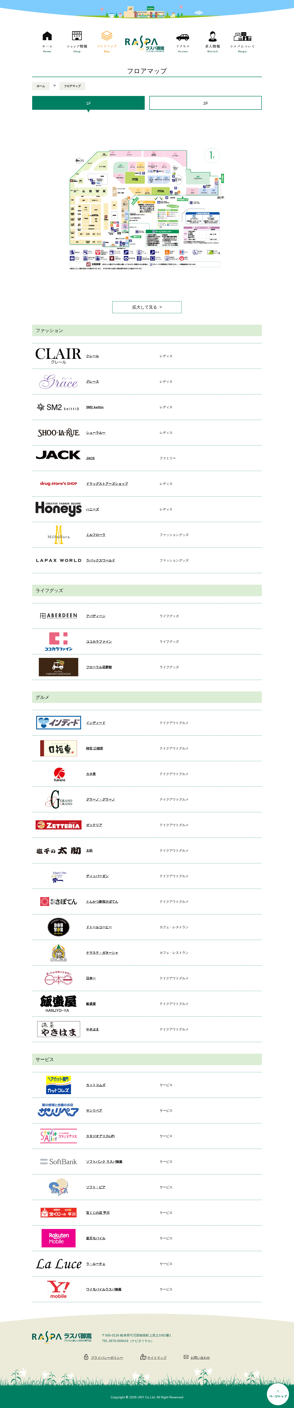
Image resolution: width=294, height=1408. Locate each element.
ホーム (41, 86)
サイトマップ (157, 1357)
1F (88, 103)
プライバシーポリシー (107, 1357)
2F (205, 103)
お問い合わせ (200, 1357)
